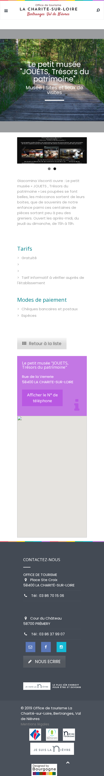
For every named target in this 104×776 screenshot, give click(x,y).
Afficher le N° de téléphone (42, 397)
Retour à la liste (45, 344)
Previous (24, 150)
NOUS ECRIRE (47, 662)
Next (79, 150)
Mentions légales (35, 724)
